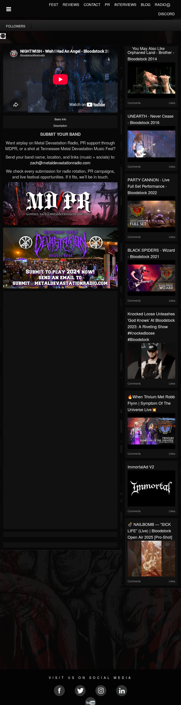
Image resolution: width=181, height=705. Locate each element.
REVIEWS (71, 4)
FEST (53, 4)
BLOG (145, 4)
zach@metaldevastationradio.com (60, 162)
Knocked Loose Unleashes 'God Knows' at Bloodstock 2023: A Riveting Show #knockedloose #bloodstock (151, 326)
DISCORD (166, 13)
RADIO (160, 4)
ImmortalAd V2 (141, 466)
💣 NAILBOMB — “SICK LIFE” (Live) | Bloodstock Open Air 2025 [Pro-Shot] (150, 530)
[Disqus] (60, 352)
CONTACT (92, 4)
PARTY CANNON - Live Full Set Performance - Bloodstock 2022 (149, 186)
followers (15, 26)
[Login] (168, 4)
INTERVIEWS (125, 4)
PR (107, 4)
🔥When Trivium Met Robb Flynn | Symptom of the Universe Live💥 (151, 403)
